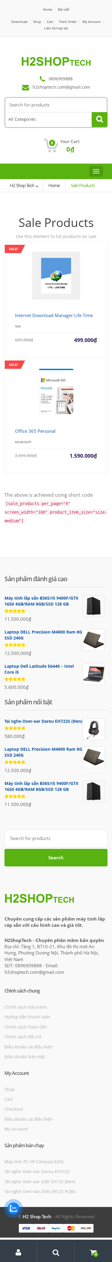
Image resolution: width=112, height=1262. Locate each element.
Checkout (13, 1109)
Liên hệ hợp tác (56, 28)
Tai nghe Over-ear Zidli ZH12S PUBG (40, 1191)
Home (47, 9)
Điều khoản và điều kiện (28, 1047)
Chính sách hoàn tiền (25, 1027)
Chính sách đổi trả (22, 1037)
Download (19, 21)
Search (56, 857)
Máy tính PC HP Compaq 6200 (34, 1161)
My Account (91, 21)
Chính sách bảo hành (25, 1007)
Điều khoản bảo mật (24, 1056)
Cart (50, 21)
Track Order (68, 21)
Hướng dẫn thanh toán (27, 1017)
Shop (37, 21)
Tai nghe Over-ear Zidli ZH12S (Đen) (39, 1181)
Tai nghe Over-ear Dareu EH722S (37, 1171)
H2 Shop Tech (22, 185)
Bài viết (63, 9)
